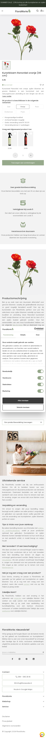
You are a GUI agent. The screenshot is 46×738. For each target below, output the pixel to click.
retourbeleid (6, 560)
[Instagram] (19, 659)
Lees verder (6, 96)
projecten (17, 598)
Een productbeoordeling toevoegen (18, 422)
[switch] (40, 378)
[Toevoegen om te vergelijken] (43, 85)
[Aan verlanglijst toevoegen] (41, 85)
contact (27, 584)
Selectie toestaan (23, 407)
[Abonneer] (42, 652)
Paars (23, 112)
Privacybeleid (7, 721)
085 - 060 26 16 (24, 677)
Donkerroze (9, 112)
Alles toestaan (23, 400)
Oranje (22, 107)
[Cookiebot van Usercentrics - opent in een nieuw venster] (34, 329)
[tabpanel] (6, 65)
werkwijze (6, 611)
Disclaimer (6, 716)
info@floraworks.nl (24, 683)
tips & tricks (17, 325)
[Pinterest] (26, 659)
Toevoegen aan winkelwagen (23, 163)
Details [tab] (23, 335)
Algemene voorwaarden (11, 726)
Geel (8, 107)
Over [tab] (38, 335)
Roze (37, 107)
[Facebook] (12, 659)
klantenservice (7, 567)
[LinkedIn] (33, 659)
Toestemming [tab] (8, 335)
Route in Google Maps (23, 689)
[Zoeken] (37, 11)
